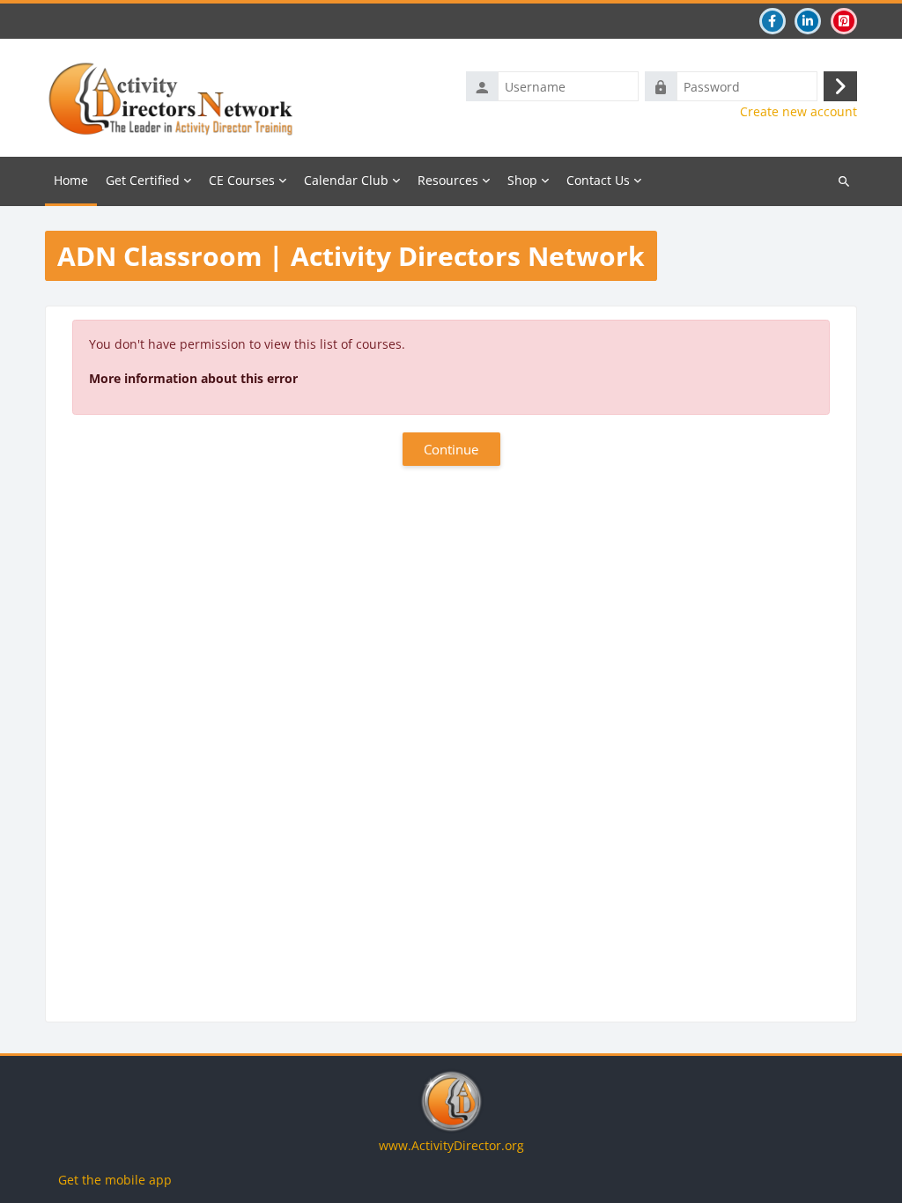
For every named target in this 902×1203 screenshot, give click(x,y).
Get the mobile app (115, 1179)
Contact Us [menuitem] (598, 180)
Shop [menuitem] (522, 180)
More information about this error (193, 378)
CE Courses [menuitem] (242, 180)
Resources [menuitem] (448, 180)
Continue (451, 449)
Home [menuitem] (71, 180)
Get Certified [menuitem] (143, 180)
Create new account (798, 112)
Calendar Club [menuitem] (346, 180)
